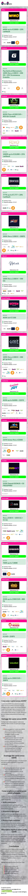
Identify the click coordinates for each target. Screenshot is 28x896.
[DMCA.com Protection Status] (6, 891)
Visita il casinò (14, 23)
